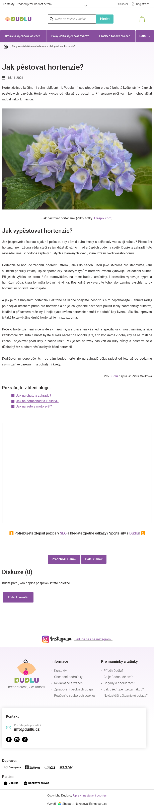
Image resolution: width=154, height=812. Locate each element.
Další (139, 36)
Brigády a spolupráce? (117, 687)
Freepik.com (101, 216)
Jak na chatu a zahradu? (33, 399)
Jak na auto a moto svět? (34, 410)
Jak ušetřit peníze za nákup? (122, 693)
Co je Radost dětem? (116, 681)
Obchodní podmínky (67, 681)
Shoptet (66, 807)
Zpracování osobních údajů (72, 693)
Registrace (139, 4)
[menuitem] (22, 36)
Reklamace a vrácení (67, 687)
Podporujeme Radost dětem (34, 4)
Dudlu (110, 380)
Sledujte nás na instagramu (91, 643)
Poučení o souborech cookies (73, 699)
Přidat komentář (18, 601)
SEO (61, 537)
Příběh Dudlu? (111, 674)
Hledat (102, 19)
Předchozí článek (62, 563)
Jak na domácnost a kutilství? (37, 405)
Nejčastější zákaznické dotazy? (124, 699)
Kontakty (8, 4)
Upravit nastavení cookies (88, 799)
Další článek (92, 563)
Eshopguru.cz (97, 807)
